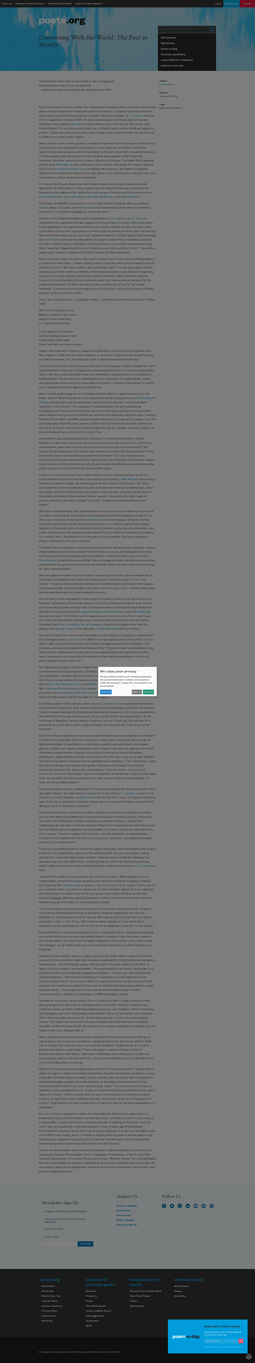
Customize (106, 692)
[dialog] (127, 681)
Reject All (137, 692)
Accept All (148, 692)
